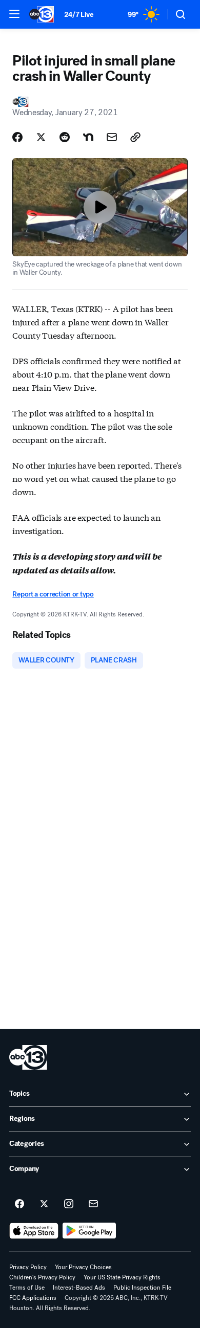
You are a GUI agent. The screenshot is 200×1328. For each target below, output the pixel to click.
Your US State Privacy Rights (122, 1277)
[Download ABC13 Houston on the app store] (33, 1231)
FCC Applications (32, 1298)
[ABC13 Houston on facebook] (19, 1204)
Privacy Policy (28, 1267)
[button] (14, 14)
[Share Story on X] (41, 137)
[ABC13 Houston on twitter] (44, 1204)
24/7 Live (78, 14)
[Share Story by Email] (112, 137)
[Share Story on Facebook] (17, 137)
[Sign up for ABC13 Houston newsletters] (93, 1204)
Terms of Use (27, 1288)
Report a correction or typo (52, 594)
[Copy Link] (135, 137)
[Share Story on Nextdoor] (88, 137)
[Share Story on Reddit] (64, 137)
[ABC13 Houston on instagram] (68, 1204)
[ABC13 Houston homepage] (41, 14)
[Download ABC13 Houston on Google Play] (89, 1231)
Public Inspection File (142, 1288)
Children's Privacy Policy (42, 1277)
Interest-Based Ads (79, 1288)
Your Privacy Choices (83, 1267)
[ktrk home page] (28, 1057)
